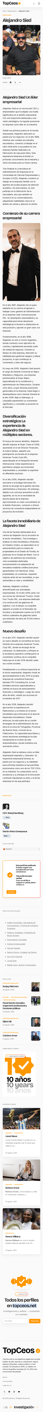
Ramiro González (10, 1000)
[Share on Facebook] (10, 82)
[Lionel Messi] (21, 1118)
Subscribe (35, 1321)
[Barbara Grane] (21, 1170)
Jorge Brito (12, 961)
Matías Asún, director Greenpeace (21, 965)
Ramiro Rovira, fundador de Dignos (22, 952)
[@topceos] (4, 1392)
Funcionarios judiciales (19, 997)
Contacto (11, 892)
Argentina (8, 1133)
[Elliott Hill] (35, 1022)
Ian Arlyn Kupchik (14, 956)
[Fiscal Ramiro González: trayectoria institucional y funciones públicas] (35, 1001)
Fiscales (6, 997)
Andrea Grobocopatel (16, 944)
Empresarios (12, 11)
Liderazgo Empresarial (10, 983)
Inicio (4, 11)
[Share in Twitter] (15, 82)
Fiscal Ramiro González (17, 940)
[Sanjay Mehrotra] (35, 987)
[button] (33, 3)
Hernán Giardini (13, 948)
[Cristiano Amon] (35, 1036)
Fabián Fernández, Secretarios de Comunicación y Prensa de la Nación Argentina (22, 926)
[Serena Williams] (21, 1219)
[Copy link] (20, 82)
